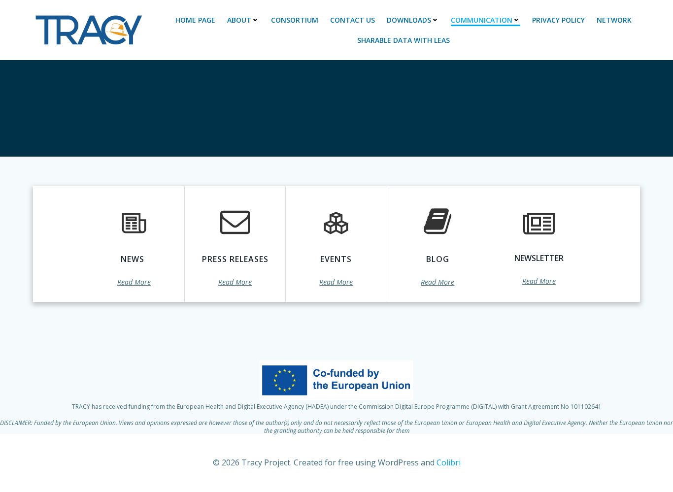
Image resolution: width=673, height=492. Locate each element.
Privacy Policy (558, 20)
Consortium (294, 20)
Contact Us (352, 20)
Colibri (449, 462)
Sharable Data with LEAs (403, 40)
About (239, 20)
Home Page (195, 20)
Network (614, 20)
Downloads (409, 20)
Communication (481, 20)
